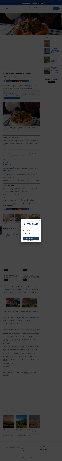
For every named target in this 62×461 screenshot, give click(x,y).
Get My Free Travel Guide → (31, 238)
